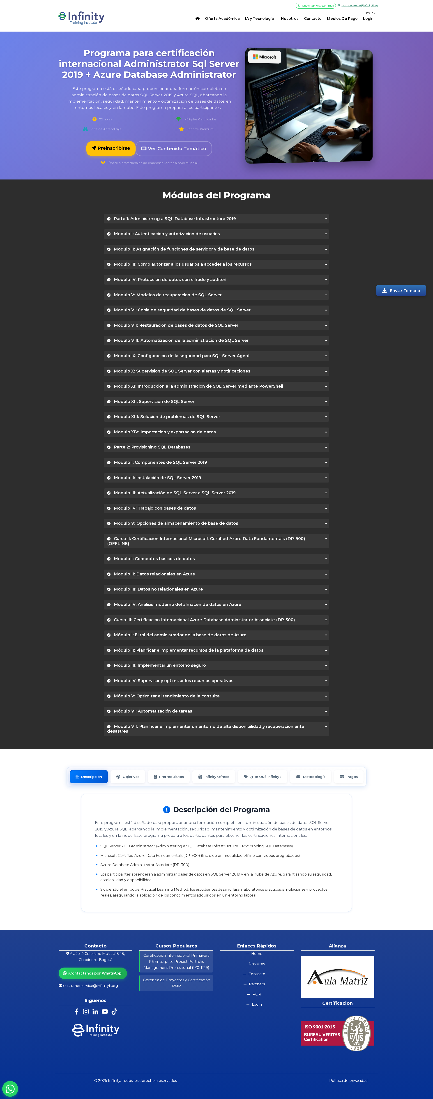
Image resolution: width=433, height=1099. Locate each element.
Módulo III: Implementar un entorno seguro (159, 665)
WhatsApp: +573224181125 (317, 5)
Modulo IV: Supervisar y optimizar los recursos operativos (173, 680)
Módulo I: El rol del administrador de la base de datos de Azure (179, 634)
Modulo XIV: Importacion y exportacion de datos (164, 432)
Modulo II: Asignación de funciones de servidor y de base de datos (183, 249)
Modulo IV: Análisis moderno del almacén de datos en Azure (177, 604)
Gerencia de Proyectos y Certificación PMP (176, 983)
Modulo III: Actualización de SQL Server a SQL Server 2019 (174, 492)
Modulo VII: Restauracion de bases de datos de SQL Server (175, 325)
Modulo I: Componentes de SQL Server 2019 (160, 462)
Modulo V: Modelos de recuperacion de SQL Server (167, 294)
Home (256, 954)
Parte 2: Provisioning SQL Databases (151, 447)
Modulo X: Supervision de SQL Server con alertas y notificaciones (181, 371)
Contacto (313, 18)
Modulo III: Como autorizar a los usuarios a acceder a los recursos (182, 264)
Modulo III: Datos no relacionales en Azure (158, 589)
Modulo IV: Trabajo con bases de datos (154, 508)
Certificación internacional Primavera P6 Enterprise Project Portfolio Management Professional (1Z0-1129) (176, 961)
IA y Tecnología (259, 18)
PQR (257, 994)
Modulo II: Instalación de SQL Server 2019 (157, 477)
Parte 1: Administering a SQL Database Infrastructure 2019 (174, 218)
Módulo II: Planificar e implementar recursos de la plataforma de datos (188, 650)
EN (373, 13)
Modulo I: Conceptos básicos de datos (154, 558)
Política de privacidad (348, 1080)
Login (368, 18)
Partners (257, 984)
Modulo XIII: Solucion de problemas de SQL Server (166, 416)
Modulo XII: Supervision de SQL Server (153, 401)
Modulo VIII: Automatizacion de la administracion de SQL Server (181, 340)
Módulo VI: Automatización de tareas (152, 711)
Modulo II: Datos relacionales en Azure (154, 574)
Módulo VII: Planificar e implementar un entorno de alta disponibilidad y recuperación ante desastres (205, 729)
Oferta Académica (222, 18)
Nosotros (289, 18)
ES (368, 13)
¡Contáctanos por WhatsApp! (95, 973)
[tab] (89, 776)
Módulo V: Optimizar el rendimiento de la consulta (166, 696)
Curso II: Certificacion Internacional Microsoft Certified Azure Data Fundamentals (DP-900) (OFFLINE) (206, 541)
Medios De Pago (342, 18)
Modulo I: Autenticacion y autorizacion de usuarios (166, 233)
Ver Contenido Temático (176, 148)
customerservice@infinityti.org (360, 5)
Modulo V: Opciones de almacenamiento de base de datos (175, 523)
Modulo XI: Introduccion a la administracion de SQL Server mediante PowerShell (198, 386)
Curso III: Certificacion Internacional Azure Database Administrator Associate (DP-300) (204, 619)
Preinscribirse (113, 148)
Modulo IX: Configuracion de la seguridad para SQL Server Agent (181, 355)
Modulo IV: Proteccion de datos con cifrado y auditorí (169, 279)
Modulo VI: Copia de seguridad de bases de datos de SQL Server (182, 310)
